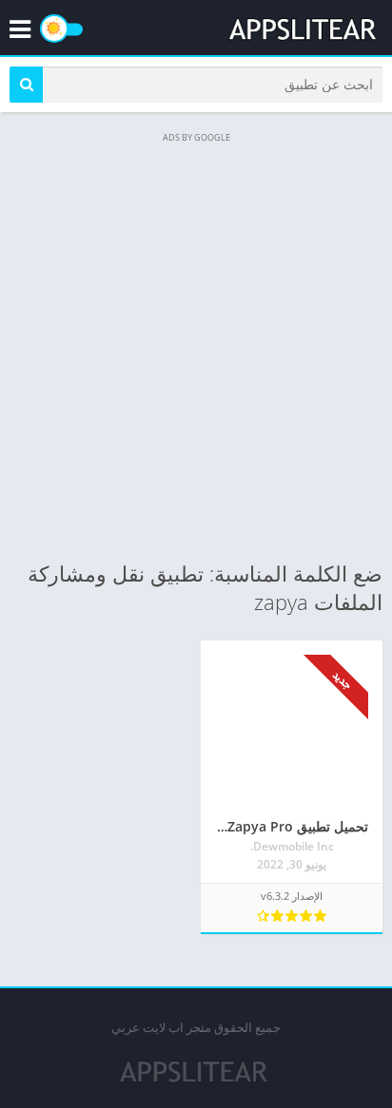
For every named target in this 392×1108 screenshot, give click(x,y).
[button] (26, 85)
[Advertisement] (196, 344)
